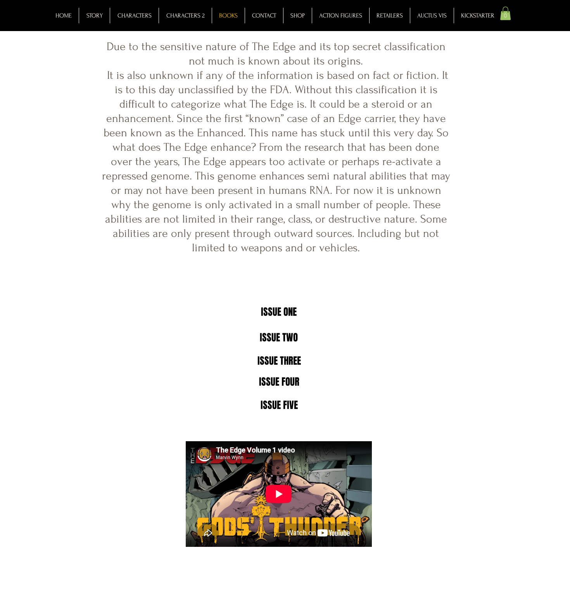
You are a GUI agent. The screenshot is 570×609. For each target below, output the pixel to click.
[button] (505, 13)
